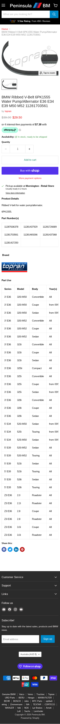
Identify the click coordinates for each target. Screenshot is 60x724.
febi (19, 708)
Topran (51, 694)
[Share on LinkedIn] (16, 549)
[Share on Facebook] (4, 549)
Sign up (47, 639)
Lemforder (38, 711)
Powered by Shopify (30, 718)
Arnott (49, 708)
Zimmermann (16, 704)
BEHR (7, 701)
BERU (21, 698)
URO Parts (10, 698)
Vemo (30, 694)
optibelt (49, 701)
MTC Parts (37, 701)
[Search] (54, 14)
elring (4, 704)
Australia (28, 654)
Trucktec (40, 694)
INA (27, 704)
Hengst (31, 698)
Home (5, 29)
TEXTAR (37, 704)
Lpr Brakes (37, 708)
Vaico (21, 694)
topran (8, 111)
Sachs (27, 711)
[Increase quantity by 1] (29, 149)
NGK (26, 708)
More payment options (30, 178)
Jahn (26, 701)
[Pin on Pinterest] (22, 549)
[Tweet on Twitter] (10, 549)
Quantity (6, 142)
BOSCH (17, 701)
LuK (19, 711)
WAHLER (9, 708)
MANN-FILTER (45, 698)
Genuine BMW (9, 694)
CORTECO (50, 704)
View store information (15, 193)
